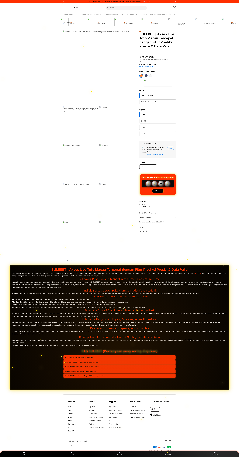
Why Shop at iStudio (136, 413)
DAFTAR (119, 455)
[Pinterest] (147, 231)
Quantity (142, 162)
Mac (69, 407)
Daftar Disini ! (146, 1)
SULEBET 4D (132, 14)
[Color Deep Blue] (146, 75)
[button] (66, 14)
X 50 (143, 134)
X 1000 (143, 121)
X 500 (143, 127)
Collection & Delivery (116, 410)
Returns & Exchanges (116, 413)
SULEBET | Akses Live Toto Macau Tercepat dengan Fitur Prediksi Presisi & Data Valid (119, 1)
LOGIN (72, 455)
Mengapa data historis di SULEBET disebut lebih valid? (81, 371)
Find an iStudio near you (138, 410)
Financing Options (95, 420)
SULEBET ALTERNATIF (120, 14)
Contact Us (113, 417)
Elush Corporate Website (138, 417)
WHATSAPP (167, 455)
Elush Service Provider (96, 417)
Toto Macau (72, 424)
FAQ (110, 420)
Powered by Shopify (165, 450)
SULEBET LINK (107, 14)
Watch (70, 417)
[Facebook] (140, 231)
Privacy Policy (114, 424)
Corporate (92, 410)
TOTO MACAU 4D (144, 14)
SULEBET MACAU (86, 14)
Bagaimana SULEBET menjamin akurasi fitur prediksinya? (82, 362)
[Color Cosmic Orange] (141, 76)
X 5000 (143, 114)
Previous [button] (63, 2)
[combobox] (126, 7)
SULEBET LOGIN (74, 14)
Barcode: (153, 50)
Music (70, 420)
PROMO (24, 455)
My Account (113, 407)
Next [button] (175, 2)
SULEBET (66, 14)
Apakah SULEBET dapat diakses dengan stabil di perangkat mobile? (84, 375)
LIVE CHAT (215, 455)
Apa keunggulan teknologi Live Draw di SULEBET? (79, 357)
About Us (133, 407)
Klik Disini (158, 191)
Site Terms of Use (115, 427)
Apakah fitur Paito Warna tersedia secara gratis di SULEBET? (82, 366)
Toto (69, 427)
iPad (69, 410)
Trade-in (91, 424)
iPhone (70, 413)
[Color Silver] (150, 75)
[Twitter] (143, 231)
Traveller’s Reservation (96, 427)
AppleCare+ (92, 407)
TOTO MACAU (97, 14)
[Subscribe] (97, 446)
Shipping (150, 59)
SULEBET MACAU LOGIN (158, 14)
